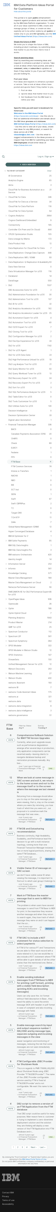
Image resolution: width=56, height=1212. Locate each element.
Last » (42, 1147)
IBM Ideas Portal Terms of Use (34, 1159)
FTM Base (31, 822)
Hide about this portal (22, 12)
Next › (34, 1147)
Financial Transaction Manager (30, 767)
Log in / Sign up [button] (45, 156)
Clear (49, 171)
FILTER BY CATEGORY (16, 171)
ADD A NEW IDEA (29, 164)
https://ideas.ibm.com (42, 36)
